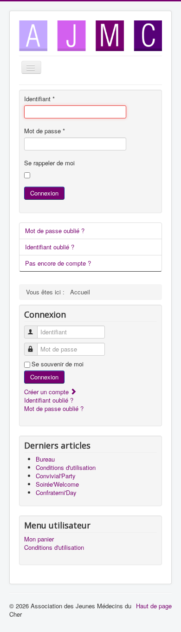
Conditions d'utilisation (54, 547)
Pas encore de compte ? (58, 263)
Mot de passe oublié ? (54, 230)
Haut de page (154, 605)
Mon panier (39, 539)
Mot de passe (44, 131)
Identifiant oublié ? (49, 246)
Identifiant (39, 99)
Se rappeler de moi (49, 163)
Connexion (44, 193)
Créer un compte (47, 391)
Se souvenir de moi (58, 364)
